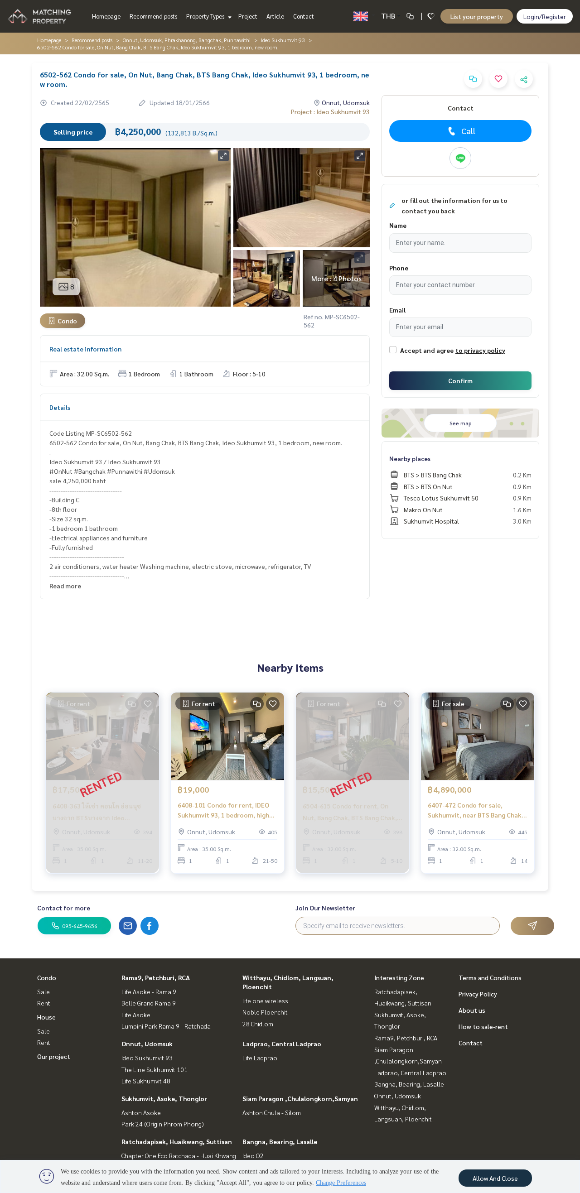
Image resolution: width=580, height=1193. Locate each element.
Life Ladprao (259, 1057)
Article (275, 16)
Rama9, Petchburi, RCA (155, 977)
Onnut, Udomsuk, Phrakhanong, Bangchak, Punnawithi (187, 39)
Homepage (106, 16)
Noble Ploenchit (265, 1012)
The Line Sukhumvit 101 (154, 1069)
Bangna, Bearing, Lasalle (279, 1141)
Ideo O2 (253, 1155)
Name (397, 225)
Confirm (460, 380)
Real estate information (85, 349)
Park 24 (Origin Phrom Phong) (162, 1124)
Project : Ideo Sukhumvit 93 (330, 111)
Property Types (206, 16)
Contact (303, 16)
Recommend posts (153, 16)
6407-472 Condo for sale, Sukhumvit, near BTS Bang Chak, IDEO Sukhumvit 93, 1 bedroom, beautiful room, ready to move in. (475, 810)
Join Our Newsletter (325, 908)
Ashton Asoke (141, 1112)
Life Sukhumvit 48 (145, 1081)
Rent (43, 1003)
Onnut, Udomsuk (147, 1043)
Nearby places (409, 458)
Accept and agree (427, 350)
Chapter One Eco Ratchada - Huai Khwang (178, 1155)
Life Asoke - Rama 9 (148, 991)
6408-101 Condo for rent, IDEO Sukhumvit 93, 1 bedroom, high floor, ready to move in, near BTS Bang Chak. (226, 810)
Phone (398, 268)
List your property (476, 16)
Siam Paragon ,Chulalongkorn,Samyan (300, 1098)
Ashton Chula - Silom (271, 1112)
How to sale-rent (483, 1026)
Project (247, 16)
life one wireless (265, 1000)
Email (397, 310)
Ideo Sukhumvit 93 (283, 39)
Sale (43, 991)
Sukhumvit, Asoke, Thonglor (164, 1098)
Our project (53, 1056)
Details (59, 407)
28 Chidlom (257, 1024)
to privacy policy (480, 350)
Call (468, 130)
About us (472, 1010)
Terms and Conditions (490, 977)
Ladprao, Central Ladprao (281, 1043)
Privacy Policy (478, 994)
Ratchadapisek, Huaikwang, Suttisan (176, 1141)
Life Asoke (135, 1014)
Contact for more (63, 908)
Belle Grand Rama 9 (148, 1003)
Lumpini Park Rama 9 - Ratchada (166, 1026)
